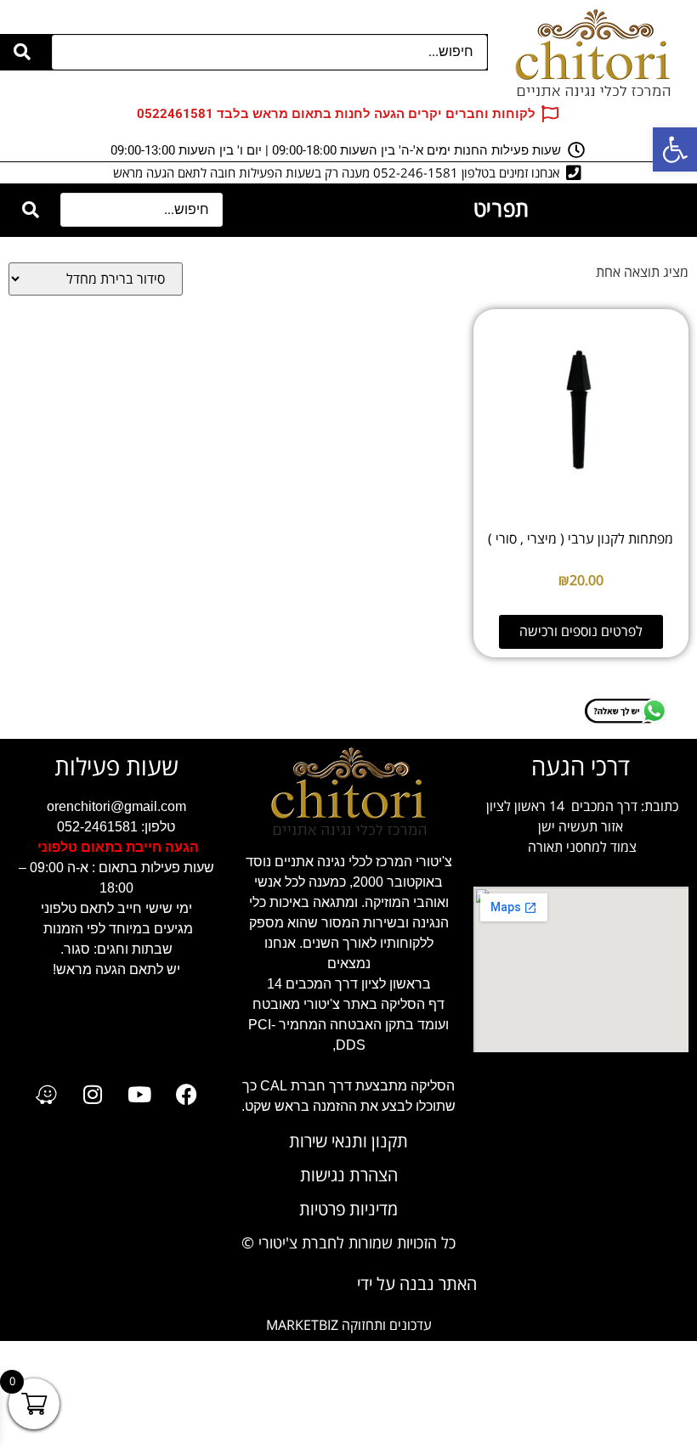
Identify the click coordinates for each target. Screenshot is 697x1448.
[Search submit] (22, 52)
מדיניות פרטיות (348, 1209)
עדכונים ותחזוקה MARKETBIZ (349, 1325)
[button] (675, 149)
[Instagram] (92, 1094)
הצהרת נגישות (349, 1175)
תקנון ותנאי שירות (348, 1141)
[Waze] (46, 1094)
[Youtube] (139, 1094)
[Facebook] (186, 1094)
